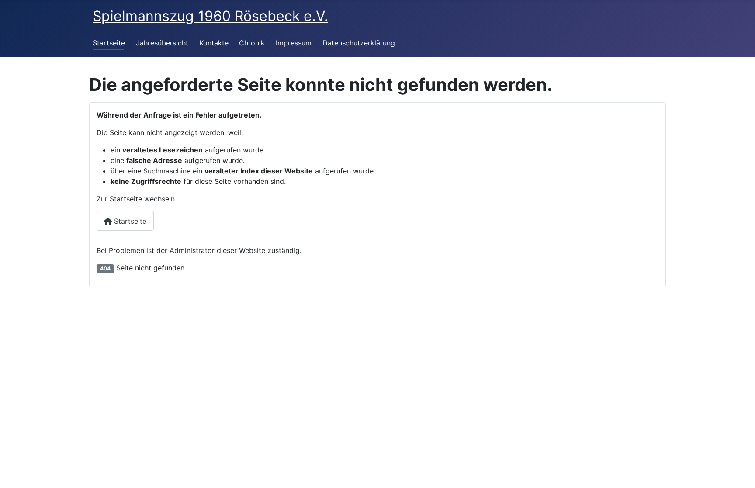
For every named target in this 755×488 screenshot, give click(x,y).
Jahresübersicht (162, 42)
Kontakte (214, 42)
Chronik (252, 42)
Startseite (109, 42)
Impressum (294, 42)
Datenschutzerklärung (358, 42)
